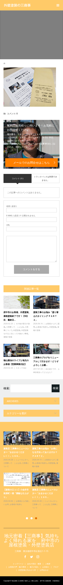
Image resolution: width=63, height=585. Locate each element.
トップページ (18, 564)
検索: (7, 388)
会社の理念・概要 (34, 564)
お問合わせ (44, 570)
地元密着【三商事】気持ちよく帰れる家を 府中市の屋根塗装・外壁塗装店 (31, 540)
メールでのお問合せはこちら (31, 163)
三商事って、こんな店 (15, 327)
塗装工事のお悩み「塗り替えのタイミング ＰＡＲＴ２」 (45, 316)
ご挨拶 (47, 564)
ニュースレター (22, 459)
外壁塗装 (16, 330)
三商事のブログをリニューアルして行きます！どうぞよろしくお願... (45, 361)
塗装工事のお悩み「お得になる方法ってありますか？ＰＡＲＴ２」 (44, 452)
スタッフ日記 (21, 368)
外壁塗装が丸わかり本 (27, 570)
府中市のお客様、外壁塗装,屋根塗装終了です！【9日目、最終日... (16, 316)
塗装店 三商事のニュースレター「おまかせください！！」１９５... (45, 493)
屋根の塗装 (8, 337)
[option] (32, 470)
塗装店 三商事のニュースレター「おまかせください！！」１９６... (16, 452)
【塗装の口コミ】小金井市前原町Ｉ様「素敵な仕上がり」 (16, 493)
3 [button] (36, 518)
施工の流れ (34, 567)
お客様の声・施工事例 (17, 567)
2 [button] (31, 518)
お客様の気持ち (42, 327)
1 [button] (27, 518)
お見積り (45, 567)
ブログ (55, 567)
